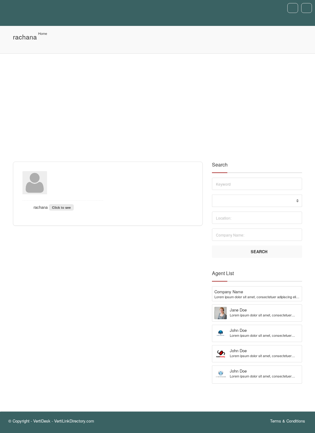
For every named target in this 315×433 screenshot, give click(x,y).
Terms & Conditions (287, 421)
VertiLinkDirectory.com (74, 421)
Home (42, 33)
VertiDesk (41, 421)
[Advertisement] (157, 100)
